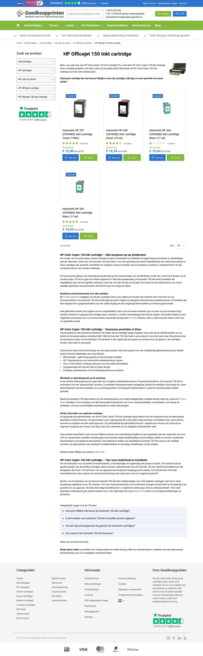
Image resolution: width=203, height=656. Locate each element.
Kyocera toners (59, 591)
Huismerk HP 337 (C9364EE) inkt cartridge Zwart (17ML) (77, 134)
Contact (183, 3)
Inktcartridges (31, 43)
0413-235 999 (114, 10)
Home (19, 43)
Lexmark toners (59, 600)
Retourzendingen (93, 584)
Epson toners (22, 618)
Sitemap (89, 617)
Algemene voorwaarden (129, 589)
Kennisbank (90, 606)
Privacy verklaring (127, 578)
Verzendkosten (92, 589)
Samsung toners (60, 587)
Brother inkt (138, 491)
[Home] (18, 25)
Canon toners (22, 613)
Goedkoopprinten (71, 297)
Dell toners (57, 583)
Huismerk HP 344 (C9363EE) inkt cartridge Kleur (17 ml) (164, 134)
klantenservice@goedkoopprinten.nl (124, 17)
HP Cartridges (46, 43)
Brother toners (58, 578)
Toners (19, 578)
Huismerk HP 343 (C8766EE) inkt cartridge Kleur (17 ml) (77, 212)
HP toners (21, 609)
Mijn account (149, 3)
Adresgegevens (92, 611)
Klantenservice (92, 578)
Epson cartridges (24, 596)
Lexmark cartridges (25, 605)
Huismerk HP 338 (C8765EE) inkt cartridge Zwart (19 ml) (121, 134)
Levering (89, 595)
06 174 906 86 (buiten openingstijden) (126, 13)
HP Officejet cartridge (82, 43)
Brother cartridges (25, 600)
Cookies (122, 584)
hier (133, 78)
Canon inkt (99, 452)
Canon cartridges (24, 591)
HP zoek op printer (62, 43)
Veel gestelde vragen (167, 3)
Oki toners (57, 596)
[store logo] (40, 14)
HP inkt (132, 318)
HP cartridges (23, 587)
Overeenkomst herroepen (130, 595)
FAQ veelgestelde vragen (96, 600)
